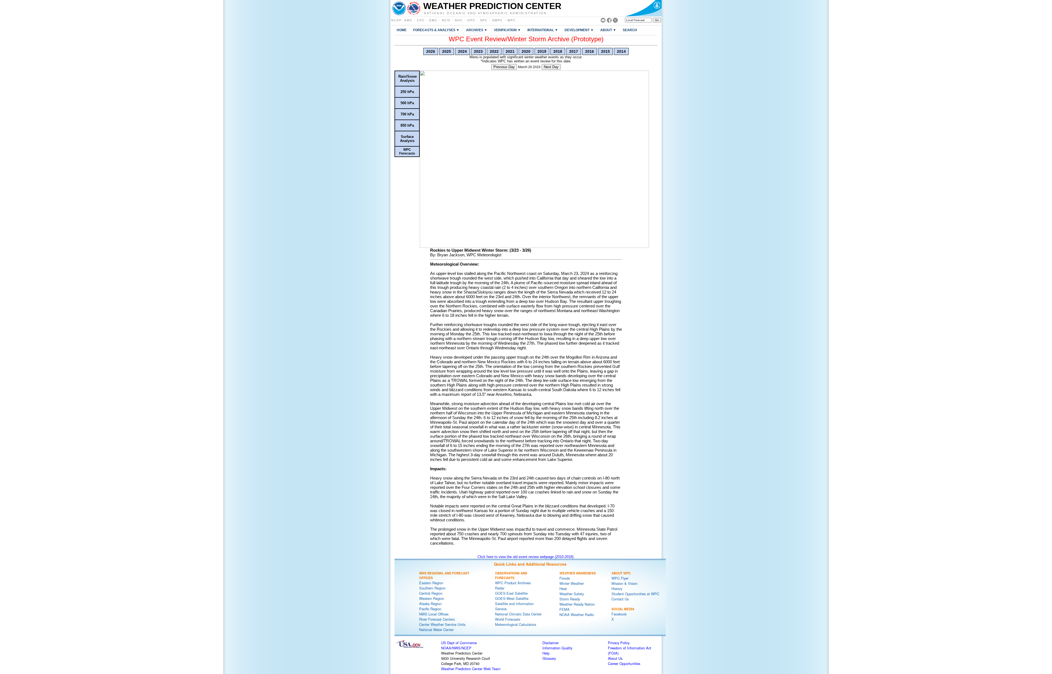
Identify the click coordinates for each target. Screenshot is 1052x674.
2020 (526, 51)
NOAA (446, 647)
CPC (421, 20)
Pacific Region (430, 608)
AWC (408, 20)
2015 (605, 51)
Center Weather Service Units (442, 624)
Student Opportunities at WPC (635, 593)
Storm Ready (569, 599)
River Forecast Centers (437, 619)
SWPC (497, 20)
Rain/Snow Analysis (407, 78)
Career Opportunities (624, 663)
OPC (471, 20)
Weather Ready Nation (577, 604)
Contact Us (620, 599)
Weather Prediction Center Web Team (471, 668)
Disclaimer (550, 642)
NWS (456, 647)
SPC (484, 20)
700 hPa (407, 114)
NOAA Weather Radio (576, 614)
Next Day (551, 67)
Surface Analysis (407, 139)
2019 (542, 51)
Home (402, 30)
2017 (573, 51)
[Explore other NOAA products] (399, 8)
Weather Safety (571, 593)
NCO (446, 20)
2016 (589, 51)
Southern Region (432, 588)
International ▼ (542, 30)
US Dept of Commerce (459, 642)
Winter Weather (571, 583)
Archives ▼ (476, 30)
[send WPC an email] (603, 21)
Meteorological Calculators (515, 624)
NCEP (396, 20)
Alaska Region (430, 603)
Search (630, 30)
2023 (478, 51)
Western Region (431, 598)
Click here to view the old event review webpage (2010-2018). (526, 557)
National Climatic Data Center (518, 614)
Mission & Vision (624, 583)
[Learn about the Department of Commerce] (643, 8)
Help (546, 653)
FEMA (564, 609)
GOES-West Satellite (511, 598)
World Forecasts (507, 619)
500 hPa (407, 103)
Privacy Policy (619, 642)
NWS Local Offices (433, 614)
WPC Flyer (619, 578)
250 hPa (407, 92)
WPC (511, 20)
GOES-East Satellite (511, 593)
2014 (621, 51)
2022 (494, 51)
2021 (510, 51)
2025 (446, 51)
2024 (462, 51)
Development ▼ (579, 30)
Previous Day (504, 67)
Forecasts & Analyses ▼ (436, 30)
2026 (430, 51)
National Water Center (436, 629)
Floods (564, 578)
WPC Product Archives (513, 582)
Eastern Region (431, 582)
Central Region (430, 593)
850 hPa (407, 125)
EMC (433, 20)
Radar (499, 588)
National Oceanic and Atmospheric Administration (485, 12)
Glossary (549, 658)
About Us (615, 658)
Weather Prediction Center (492, 6)
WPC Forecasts (407, 151)
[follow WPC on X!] (615, 21)
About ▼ (608, 30)
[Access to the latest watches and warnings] (414, 8)
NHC (459, 20)
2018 (557, 51)
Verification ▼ (507, 30)
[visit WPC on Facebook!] (609, 21)
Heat (563, 588)
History (616, 588)
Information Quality (557, 647)
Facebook (619, 614)
